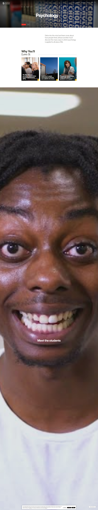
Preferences (64, 507)
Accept (73, 507)
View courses (23, 24)
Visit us (28, 24)
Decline (69, 507)
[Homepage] (6, 3)
